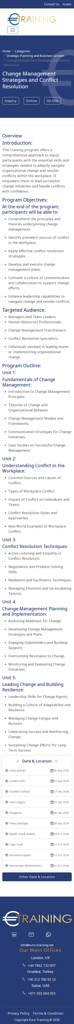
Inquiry (11, 101)
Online (31, 101)
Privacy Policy (19, 1013)
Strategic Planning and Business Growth (35, 56)
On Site (52, 101)
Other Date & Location (37, 877)
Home (6, 51)
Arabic (67, 4)
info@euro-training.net (37, 945)
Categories (22, 51)
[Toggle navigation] (12, 30)
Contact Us (52, 4)
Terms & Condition (48, 1013)
